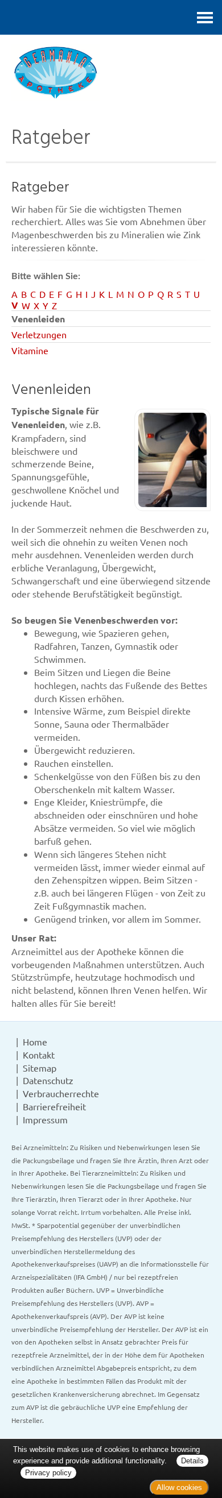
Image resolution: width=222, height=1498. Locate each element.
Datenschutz (48, 1080)
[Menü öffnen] (205, 17)
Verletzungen (39, 334)
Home (35, 1041)
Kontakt (39, 1054)
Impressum (45, 1119)
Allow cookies (179, 1487)
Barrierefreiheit (54, 1106)
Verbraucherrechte (61, 1093)
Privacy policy (48, 1472)
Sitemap (39, 1067)
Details (192, 1460)
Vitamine (29, 350)
